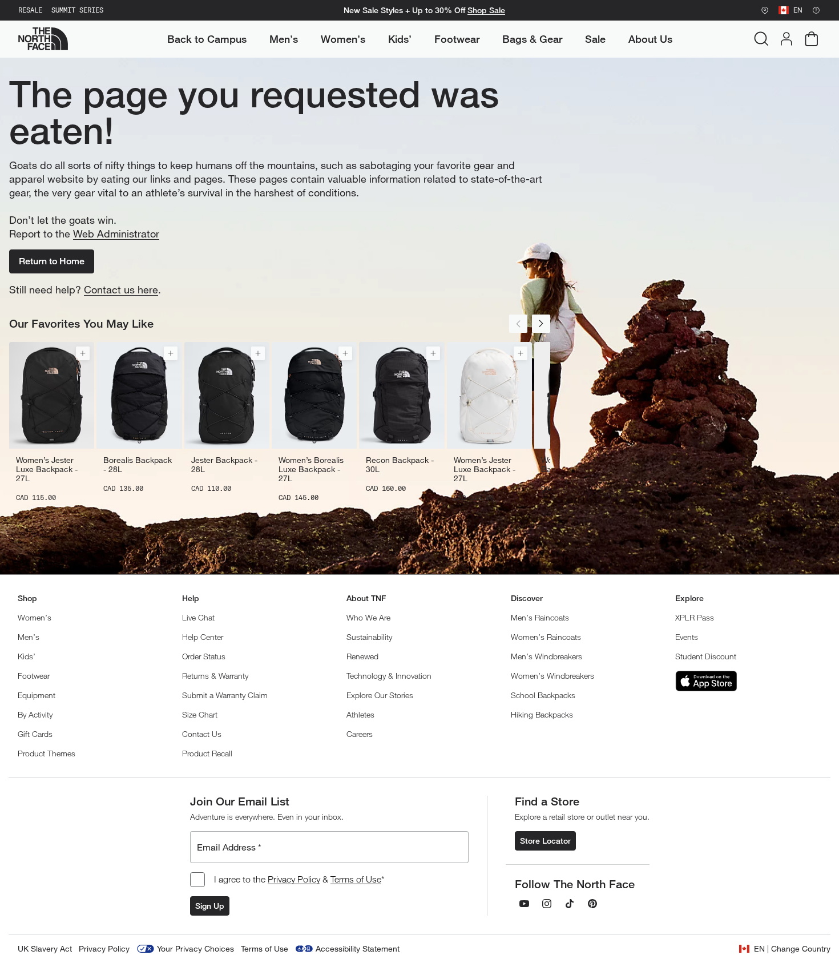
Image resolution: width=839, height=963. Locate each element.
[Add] (82, 353)
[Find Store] (764, 10)
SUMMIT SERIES (77, 10)
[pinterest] (592, 903)
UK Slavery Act (45, 948)
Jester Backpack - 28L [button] (224, 465)
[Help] (816, 10)
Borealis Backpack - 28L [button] (137, 465)
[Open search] (761, 39)
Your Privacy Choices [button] (195, 948)
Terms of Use (355, 879)
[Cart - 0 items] (811, 39)
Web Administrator (116, 233)
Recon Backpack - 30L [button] (400, 465)
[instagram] (547, 903)
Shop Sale (486, 10)
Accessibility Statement (358, 948)
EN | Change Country (792, 948)
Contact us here (121, 289)
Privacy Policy (294, 879)
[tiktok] (569, 903)
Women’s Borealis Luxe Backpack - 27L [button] (311, 469)
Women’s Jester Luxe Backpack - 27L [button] (47, 469)
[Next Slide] (541, 324)
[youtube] (524, 903)
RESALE (30, 10)
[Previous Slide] (518, 324)
